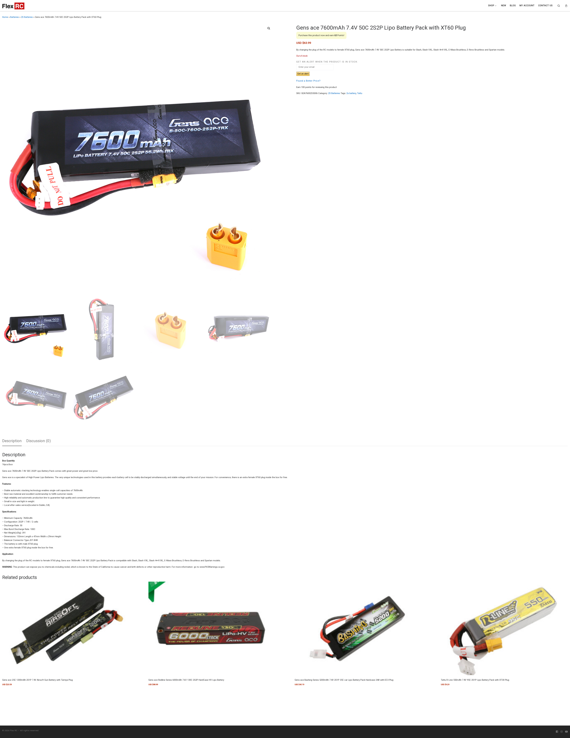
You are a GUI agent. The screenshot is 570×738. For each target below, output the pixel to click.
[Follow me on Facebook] (557, 732)
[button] (268, 28)
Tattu (359, 93)
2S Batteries (27, 17)
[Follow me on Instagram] (561, 732)
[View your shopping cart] (566, 6)
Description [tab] (12, 441)
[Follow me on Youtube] (566, 732)
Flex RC (14, 730)
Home (5, 17)
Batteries (14, 17)
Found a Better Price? (308, 80)
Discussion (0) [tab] (38, 441)
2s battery (351, 93)
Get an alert (303, 73)
